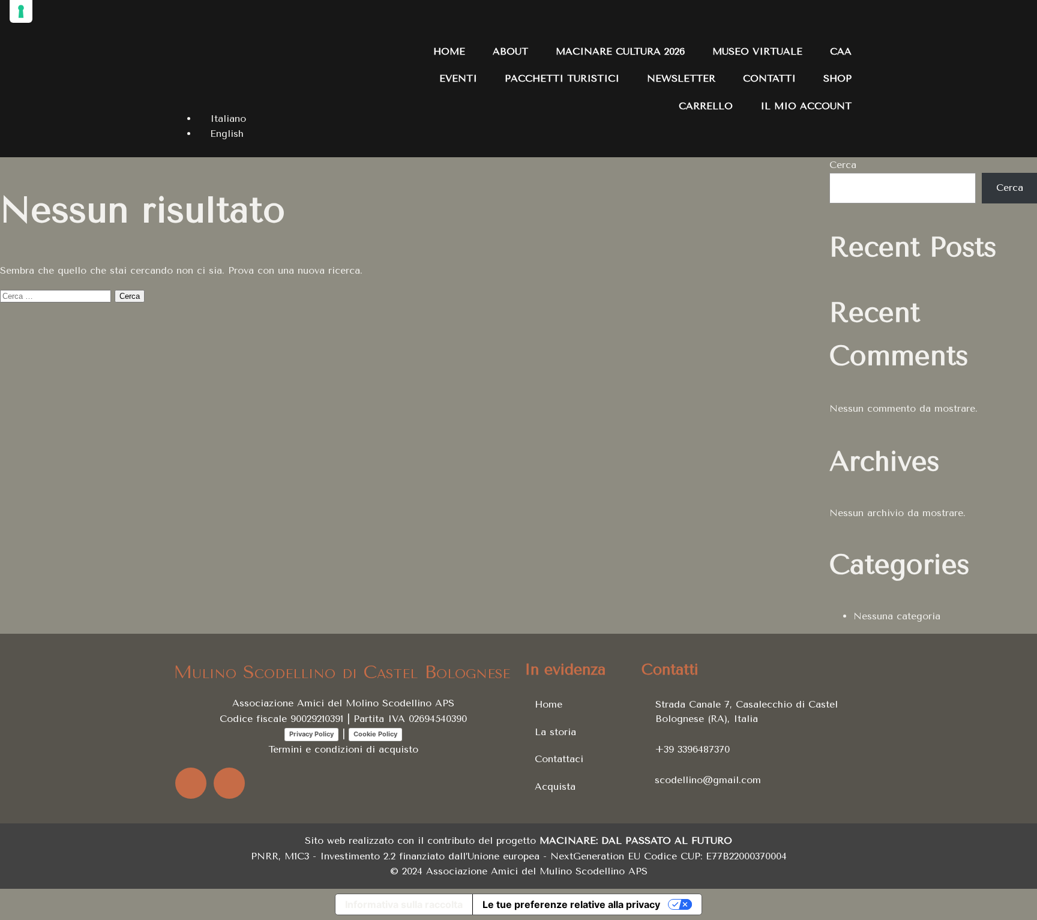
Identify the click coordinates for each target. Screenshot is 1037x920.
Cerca (842, 164)
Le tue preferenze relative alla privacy (571, 904)
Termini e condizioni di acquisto (343, 749)
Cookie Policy (375, 734)
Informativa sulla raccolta (404, 904)
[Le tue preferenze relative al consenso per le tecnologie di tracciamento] (21, 11)
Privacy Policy (311, 734)
